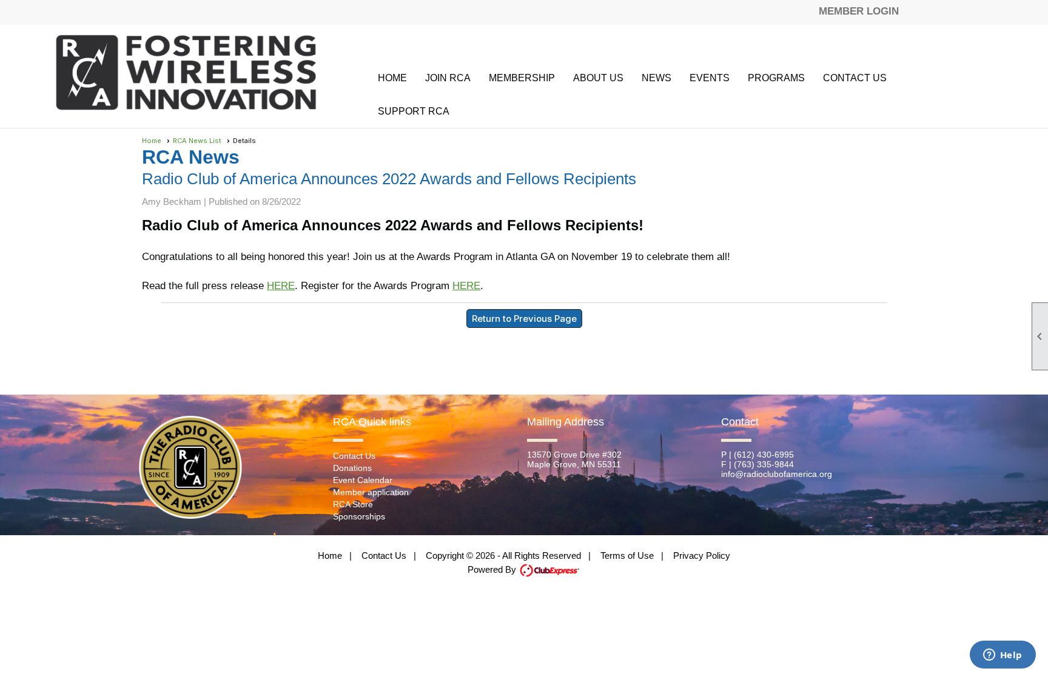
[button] (522, 78)
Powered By (493, 569)
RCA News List (197, 140)
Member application (371, 492)
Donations (352, 468)
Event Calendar (362, 480)
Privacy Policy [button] (701, 555)
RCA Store (353, 504)
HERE (281, 286)
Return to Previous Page (524, 318)
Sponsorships (359, 516)
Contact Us (855, 78)
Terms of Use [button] (627, 555)
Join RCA (448, 78)
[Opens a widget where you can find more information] (1002, 656)
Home (392, 78)
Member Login (859, 11)
